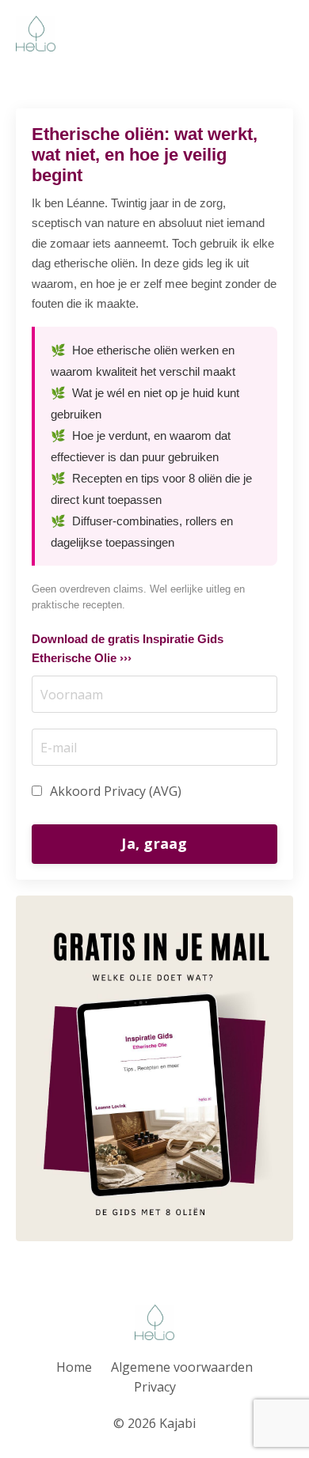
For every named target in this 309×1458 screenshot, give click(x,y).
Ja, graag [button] (154, 843)
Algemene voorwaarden (182, 1367)
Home (74, 1367)
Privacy (155, 1387)
